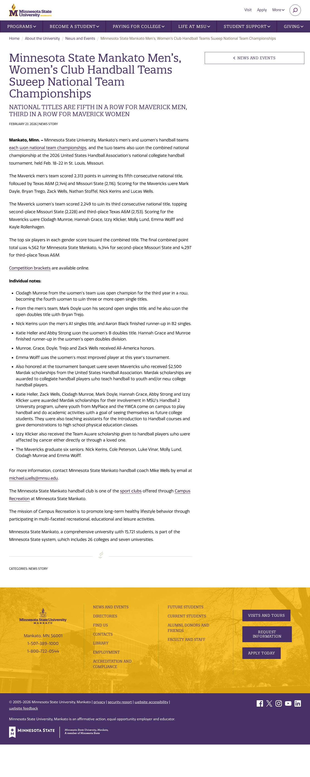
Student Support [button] (245, 26)
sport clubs (131, 490)
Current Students (187, 616)
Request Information (267, 634)
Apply (262, 10)
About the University (42, 38)
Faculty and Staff (186, 639)
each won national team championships (47, 147)
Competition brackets (30, 268)
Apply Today (261, 653)
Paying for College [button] (137, 26)
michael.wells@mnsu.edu (33, 478)
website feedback (23, 708)
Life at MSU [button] (192, 26)
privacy (99, 702)
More (277, 10)
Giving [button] (292, 26)
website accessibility (151, 702)
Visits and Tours (266, 615)
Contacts (103, 634)
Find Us (100, 625)
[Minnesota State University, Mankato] (43, 615)
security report (120, 702)
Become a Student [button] (72, 26)
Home (14, 38)
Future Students (185, 607)
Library (100, 643)
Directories (105, 616)
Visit (248, 10)
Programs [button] (19, 26)
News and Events (80, 38)
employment (106, 652)
